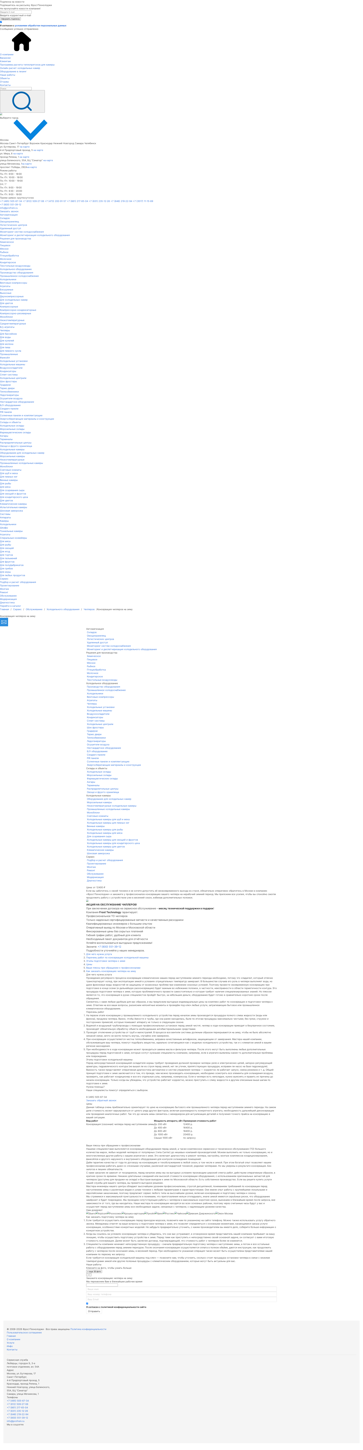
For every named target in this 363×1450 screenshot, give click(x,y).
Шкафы (4, 527)
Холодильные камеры (12, 449)
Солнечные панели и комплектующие (21, 415)
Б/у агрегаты (7, 327)
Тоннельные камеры (11, 531)
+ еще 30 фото (94, 1271)
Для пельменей (8, 558)
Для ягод (5, 551)
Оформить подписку (10, 19)
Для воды (5, 337)
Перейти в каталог (10, 605)
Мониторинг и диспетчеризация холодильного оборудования (35, 235)
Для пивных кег (8, 476)
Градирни (5, 384)
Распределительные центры (15, 442)
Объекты (5, 78)
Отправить (94, 1311)
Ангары (4, 435)
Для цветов (6, 303)
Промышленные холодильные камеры (21, 463)
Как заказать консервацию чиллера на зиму (111, 971)
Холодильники (8, 279)
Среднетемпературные (13, 323)
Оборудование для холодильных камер (22, 452)
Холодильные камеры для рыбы (105, 829)
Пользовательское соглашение (24, 1332)
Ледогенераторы (9, 395)
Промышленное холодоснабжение (19, 276)
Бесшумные (6, 289)
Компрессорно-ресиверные (15, 313)
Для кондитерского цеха (14, 497)
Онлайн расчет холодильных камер (20, 68)
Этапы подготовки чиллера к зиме (105, 960)
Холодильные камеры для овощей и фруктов (112, 839)
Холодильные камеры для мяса (104, 833)
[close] (358, 5)
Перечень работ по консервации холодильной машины (117, 957)
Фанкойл (5, 357)
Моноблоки (6, 316)
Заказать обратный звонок (101, 1100)
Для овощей (7, 548)
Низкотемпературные (12, 320)
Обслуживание (8, 595)
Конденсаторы (8, 371)
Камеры (4, 520)
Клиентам (5, 61)
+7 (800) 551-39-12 (10, 204)
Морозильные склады (12, 429)
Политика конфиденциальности (88, 1329)
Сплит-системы (9, 374)
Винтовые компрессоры (13, 282)
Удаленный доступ (10, 228)
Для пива (5, 347)
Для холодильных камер (14, 299)
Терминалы (6, 439)
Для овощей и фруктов (13, 493)
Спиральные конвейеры (13, 537)
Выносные (5, 293)
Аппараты (5, 517)
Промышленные (9, 354)
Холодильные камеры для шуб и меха (108, 819)
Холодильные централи (13, 378)
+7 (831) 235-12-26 (99, 201)
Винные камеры (9, 480)
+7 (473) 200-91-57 (55, 201)
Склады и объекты (10, 422)
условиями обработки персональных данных (40, 25)
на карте (24, 146)
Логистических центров (13, 225)
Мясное (4, 248)
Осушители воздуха (11, 398)
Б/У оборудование (10, 405)
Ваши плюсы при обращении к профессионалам (113, 967)
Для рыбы (5, 483)
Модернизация (8, 599)
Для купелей (7, 340)
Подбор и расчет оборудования (18, 582)
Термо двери (7, 388)
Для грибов (6, 568)
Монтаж (4, 588)
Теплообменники (9, 391)
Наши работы (7, 74)
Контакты (5, 85)
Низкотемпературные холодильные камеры (111, 805)
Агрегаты (5, 286)
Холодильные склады (12, 425)
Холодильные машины (12, 364)
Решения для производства (15, 238)
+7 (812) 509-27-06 (33, 201)
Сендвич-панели (9, 408)
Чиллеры (5, 330)
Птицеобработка (9, 255)
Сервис (4, 578)
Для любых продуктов (12, 575)
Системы (5, 514)
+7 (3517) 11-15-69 (143, 201)
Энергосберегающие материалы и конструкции (27, 418)
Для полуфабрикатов (12, 565)
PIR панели (6, 412)
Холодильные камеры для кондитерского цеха (113, 843)
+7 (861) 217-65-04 (77, 201)
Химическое (7, 242)
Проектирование (9, 585)
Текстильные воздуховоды (15, 265)
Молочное (5, 259)
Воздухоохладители (11, 367)
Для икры (5, 571)
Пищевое (5, 245)
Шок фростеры (8, 381)
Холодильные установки (14, 361)
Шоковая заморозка (11, 510)
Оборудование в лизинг (13, 71)
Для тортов (6, 554)
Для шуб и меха (9, 473)
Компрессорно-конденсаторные (18, 310)
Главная (11, 1335)
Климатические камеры (13, 503)
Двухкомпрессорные (12, 296)
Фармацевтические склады (15, 432)
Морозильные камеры (12, 456)
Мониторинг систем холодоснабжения (22, 231)
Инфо (10, 1346)
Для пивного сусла (10, 350)
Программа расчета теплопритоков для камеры (27, 64)
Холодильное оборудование (16, 269)
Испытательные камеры (13, 507)
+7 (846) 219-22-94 (121, 201)
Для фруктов (7, 561)
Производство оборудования (16, 272)
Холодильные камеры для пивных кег (108, 822)
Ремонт (4, 592)
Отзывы (4, 81)
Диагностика (7, 602)
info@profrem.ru (9, 207)
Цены (89, 964)
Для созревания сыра (12, 490)
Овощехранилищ (9, 221)
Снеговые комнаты (10, 469)
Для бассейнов (8, 333)
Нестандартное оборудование (17, 401)
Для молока (6, 344)
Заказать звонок (9, 211)
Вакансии (5, 57)
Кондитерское (8, 262)
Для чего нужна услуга (99, 954)
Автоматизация (9, 214)
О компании (6, 54)
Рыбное (4, 252)
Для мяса (5, 486)
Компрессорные (9, 306)
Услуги (10, 1342)
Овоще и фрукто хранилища (16, 446)
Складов (5, 218)
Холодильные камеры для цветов (106, 846)
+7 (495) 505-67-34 (11, 201)
